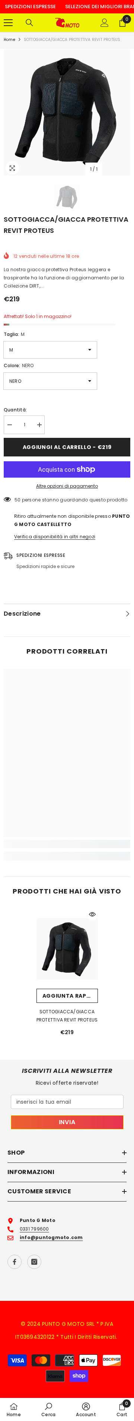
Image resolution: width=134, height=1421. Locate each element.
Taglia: (14, 334)
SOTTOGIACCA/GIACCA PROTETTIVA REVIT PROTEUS (67, 1015)
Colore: (19, 365)
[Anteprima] (92, 914)
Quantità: (15, 410)
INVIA (67, 1122)
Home (9, 39)
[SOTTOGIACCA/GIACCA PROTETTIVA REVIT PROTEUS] (67, 949)
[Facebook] (14, 1262)
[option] (67, 112)
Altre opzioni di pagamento (67, 486)
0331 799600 (34, 1229)
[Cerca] (29, 22)
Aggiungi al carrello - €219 (67, 447)
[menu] (8, 22)
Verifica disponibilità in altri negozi (54, 536)
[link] (67, 844)
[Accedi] (104, 23)
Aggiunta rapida (69, 996)
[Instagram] (34, 1262)
